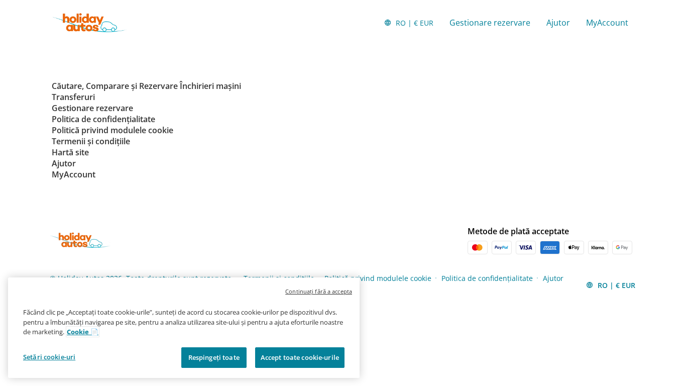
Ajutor (558, 22)
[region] (184, 327)
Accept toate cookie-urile (300, 356)
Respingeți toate (214, 356)
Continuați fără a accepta (318, 291)
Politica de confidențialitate (487, 278)
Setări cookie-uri (49, 356)
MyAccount (607, 22)
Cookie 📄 (82, 331)
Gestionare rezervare (489, 22)
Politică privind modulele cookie (377, 278)
